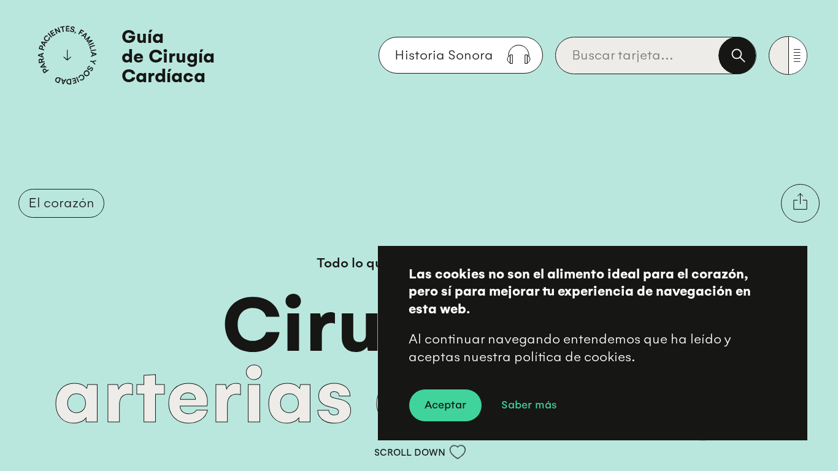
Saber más (529, 404)
